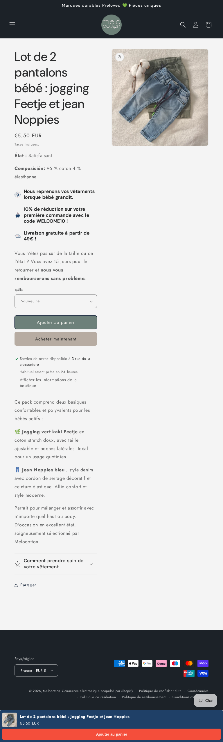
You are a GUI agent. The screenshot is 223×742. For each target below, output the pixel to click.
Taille (19, 290)
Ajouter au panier (111, 734)
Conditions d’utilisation (190, 697)
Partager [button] (28, 585)
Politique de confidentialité (160, 690)
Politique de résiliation (98, 697)
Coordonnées (198, 690)
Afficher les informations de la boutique (48, 382)
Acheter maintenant (56, 339)
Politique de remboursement (144, 697)
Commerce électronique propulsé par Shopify (97, 690)
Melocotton (51, 690)
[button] (12, 24)
